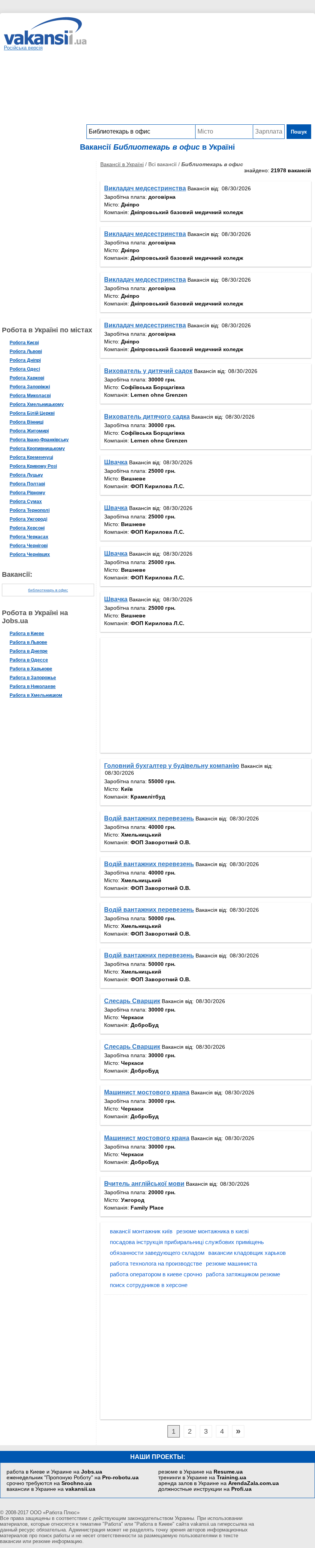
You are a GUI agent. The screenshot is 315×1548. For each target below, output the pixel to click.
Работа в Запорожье (33, 677)
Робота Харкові (27, 378)
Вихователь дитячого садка (147, 416)
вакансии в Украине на (51, 1489)
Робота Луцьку (26, 475)
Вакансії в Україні (122, 164)
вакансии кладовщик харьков (247, 1252)
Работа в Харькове (31, 669)
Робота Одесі (25, 369)
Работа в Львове (28, 642)
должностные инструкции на (205, 1489)
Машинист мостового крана (146, 1092)
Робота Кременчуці (31, 457)
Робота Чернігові (29, 545)
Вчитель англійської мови (144, 1183)
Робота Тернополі (30, 510)
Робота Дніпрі (25, 360)
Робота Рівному (27, 492)
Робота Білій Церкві (32, 413)
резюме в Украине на (200, 1472)
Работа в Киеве (27, 633)
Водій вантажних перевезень (149, 818)
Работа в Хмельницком (36, 695)
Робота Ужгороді (28, 519)
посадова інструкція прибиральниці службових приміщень (187, 1242)
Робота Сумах (26, 501)
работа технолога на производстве (156, 1263)
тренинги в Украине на (202, 1477)
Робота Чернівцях (30, 554)
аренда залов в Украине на (218, 1483)
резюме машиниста (231, 1263)
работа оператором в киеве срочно (156, 1274)
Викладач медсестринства (145, 188)
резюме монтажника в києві (212, 1231)
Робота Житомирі (29, 431)
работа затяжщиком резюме (243, 1274)
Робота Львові (26, 351)
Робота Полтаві (27, 484)
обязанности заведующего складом (157, 1252)
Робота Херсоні (27, 528)
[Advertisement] (198, 70)
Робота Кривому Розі (33, 466)
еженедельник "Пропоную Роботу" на (73, 1477)
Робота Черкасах (29, 537)
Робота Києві (24, 342)
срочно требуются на (49, 1483)
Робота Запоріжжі (30, 386)
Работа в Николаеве (33, 686)
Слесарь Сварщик (132, 1001)
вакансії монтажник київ (141, 1231)
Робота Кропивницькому (37, 448)
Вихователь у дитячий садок (148, 371)
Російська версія (23, 48)
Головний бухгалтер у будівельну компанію (171, 765)
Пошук (299, 132)
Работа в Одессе (29, 660)
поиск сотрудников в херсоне (148, 1285)
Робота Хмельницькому (37, 404)
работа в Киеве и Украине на (54, 1472)
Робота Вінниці (26, 422)
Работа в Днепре (29, 651)
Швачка (116, 462)
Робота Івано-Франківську (39, 439)
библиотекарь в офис (48, 590)
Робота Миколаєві (30, 395)
